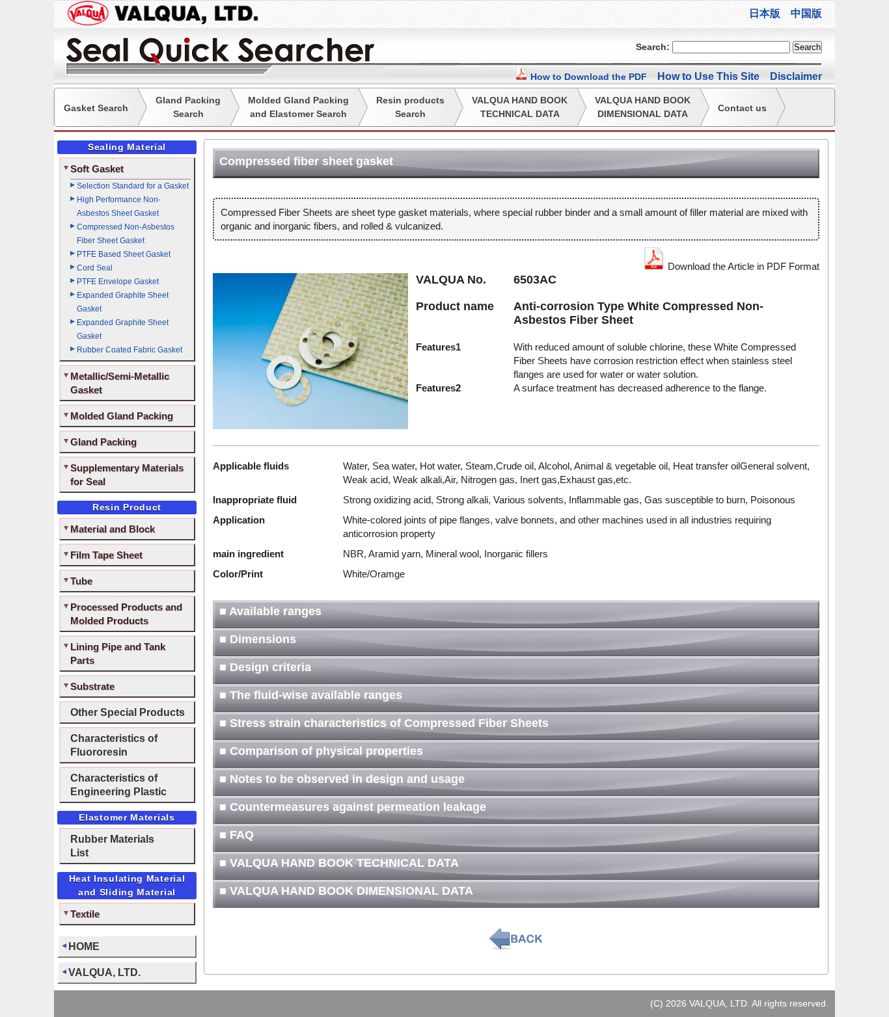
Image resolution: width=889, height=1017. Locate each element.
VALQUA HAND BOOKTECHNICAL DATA (520, 107)
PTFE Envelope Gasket (118, 281)
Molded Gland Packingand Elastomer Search (298, 107)
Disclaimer (796, 76)
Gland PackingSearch (188, 107)
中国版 (806, 13)
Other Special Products (127, 712)
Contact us (742, 108)
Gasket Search (96, 108)
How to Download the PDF (587, 77)
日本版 (764, 13)
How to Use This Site (708, 76)
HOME (84, 946)
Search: (653, 47)
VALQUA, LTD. (104, 972)
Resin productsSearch (410, 107)
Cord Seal (95, 267)
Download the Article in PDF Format (742, 266)
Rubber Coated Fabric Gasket (129, 349)
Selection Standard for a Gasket (133, 186)
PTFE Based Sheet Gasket (124, 254)
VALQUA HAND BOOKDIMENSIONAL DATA (643, 107)
